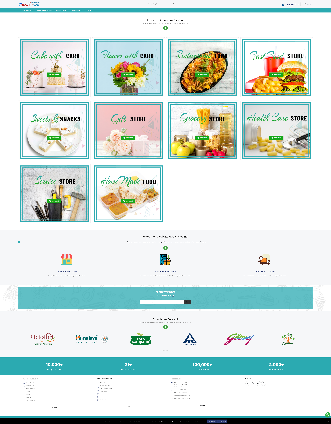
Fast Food (28, 391)
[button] (162, 350)
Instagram (263, 383)
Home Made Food (31, 383)
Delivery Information (105, 385)
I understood (212, 421)
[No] (329, 421)
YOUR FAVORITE (26, 10)
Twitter (253, 383)
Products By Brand (105, 397)
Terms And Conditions (106, 388)
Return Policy (103, 394)
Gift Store (28, 397)
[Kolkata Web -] (29, 4)
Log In (89, 10)
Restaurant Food (30, 388)
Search (188, 302)
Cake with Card (30, 385)
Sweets (28, 394)
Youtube (258, 383)
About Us (102, 382)
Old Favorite (103, 400)
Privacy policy (104, 391)
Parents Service (30, 400)
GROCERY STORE (61, 10)
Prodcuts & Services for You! (165, 20)
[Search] (173, 4)
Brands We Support (165, 319)
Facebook (247, 383)
